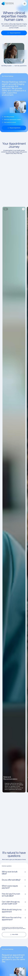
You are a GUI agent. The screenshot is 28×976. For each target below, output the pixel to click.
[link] (7, 3)
